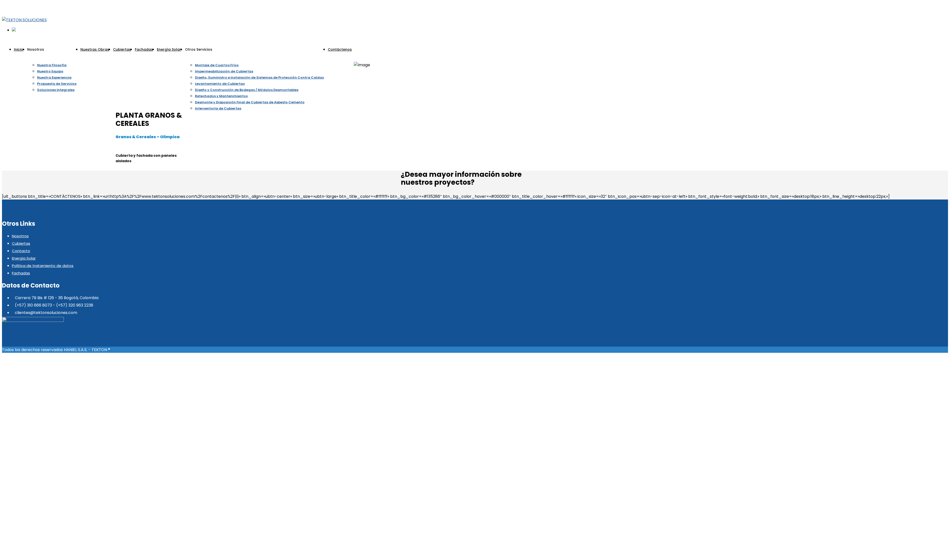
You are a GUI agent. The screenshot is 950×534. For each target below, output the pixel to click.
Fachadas (21, 273)
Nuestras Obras (380, 59)
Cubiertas (21, 243)
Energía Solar (24, 258)
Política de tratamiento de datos (42, 265)
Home (359, 59)
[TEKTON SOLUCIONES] (24, 20)
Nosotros (20, 236)
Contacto (21, 250)
